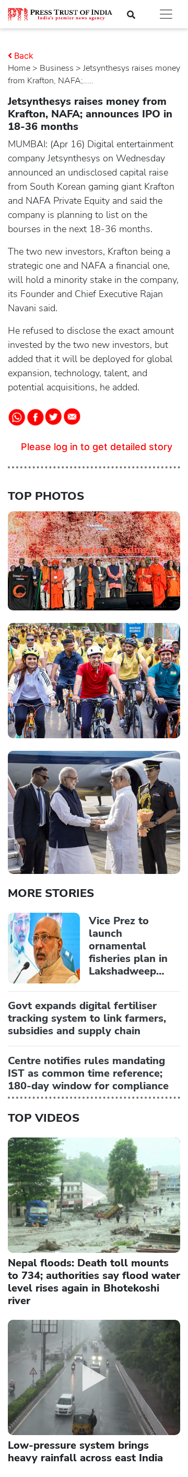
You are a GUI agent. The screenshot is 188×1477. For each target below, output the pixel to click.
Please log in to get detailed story (96, 446)
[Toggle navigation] (166, 14)
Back (23, 55)
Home (19, 68)
